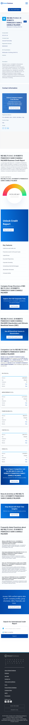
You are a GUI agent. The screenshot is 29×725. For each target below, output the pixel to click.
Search (14, 636)
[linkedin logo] (8, 128)
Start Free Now (14, 306)
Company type (5, 38)
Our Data (7, 676)
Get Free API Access (14, 607)
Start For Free (14, 481)
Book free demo (14, 706)
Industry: (4, 55)
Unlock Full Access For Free (14, 337)
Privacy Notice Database (11, 687)
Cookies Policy (8, 690)
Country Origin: (5, 120)
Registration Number (7, 43)
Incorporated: (5, 32)
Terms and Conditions (10, 682)
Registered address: (6, 114)
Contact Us (7, 679)
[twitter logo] (5, 128)
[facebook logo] (3, 128)
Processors (7, 696)
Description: (5, 61)
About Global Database (10, 670)
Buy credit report (8, 230)
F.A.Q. (6, 685)
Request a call (14, 709)
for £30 (14, 196)
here (6, 365)
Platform (7, 673)
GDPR (6, 693)
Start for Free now (14, 108)
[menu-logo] (7, 3)
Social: (3, 125)
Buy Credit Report (15, 9)
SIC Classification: (6, 49)
